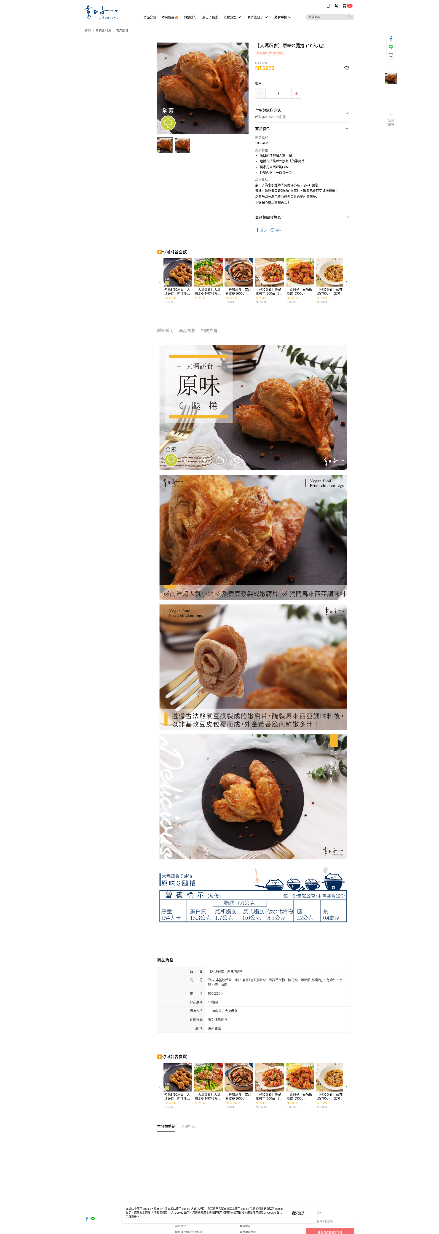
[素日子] (110, 12)
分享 (263, 230)
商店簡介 (180, 1226)
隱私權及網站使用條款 (189, 1232)
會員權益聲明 (248, 1232)
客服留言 (245, 1226)
